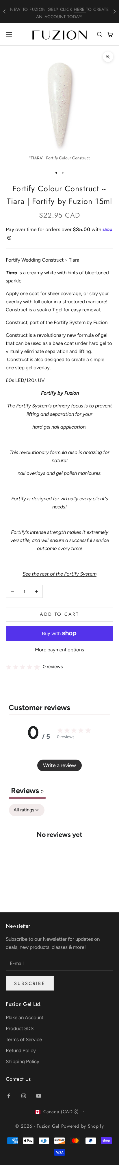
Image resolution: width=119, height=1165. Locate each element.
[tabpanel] (59, 852)
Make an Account (24, 1017)
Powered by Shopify (82, 1126)
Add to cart (59, 614)
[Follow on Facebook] (9, 1096)
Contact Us (18, 1079)
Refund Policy (21, 1050)
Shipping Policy (22, 1061)
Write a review (59, 765)
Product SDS (20, 1028)
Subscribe (29, 983)
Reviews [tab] (27, 790)
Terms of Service (24, 1039)
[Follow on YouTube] (39, 1096)
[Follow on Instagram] (24, 1096)
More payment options (59, 650)
